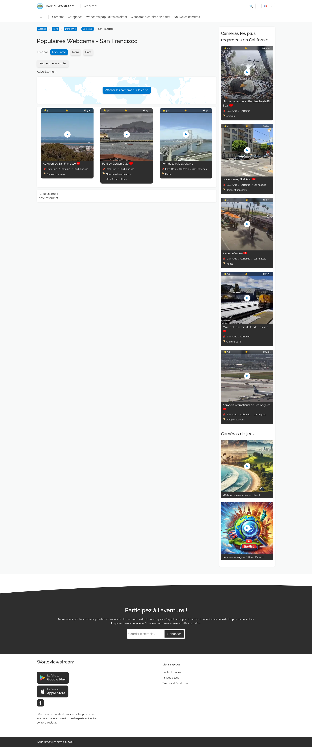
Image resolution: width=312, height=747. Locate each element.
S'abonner (174, 634)
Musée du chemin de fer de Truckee (245, 328)
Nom (75, 52)
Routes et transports (236, 190)
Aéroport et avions (56, 174)
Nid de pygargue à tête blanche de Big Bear (247, 103)
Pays (55, 29)
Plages (229, 264)
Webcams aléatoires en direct (150, 17)
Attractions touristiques (117, 174)
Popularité (59, 52)
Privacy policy (170, 677)
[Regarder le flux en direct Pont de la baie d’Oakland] (186, 159)
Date (88, 52)
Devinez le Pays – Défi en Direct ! (243, 557)
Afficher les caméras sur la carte (126, 90)
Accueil (42, 29)
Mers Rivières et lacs (116, 179)
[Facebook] (40, 702)
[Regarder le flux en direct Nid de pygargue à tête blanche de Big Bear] (247, 97)
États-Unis (70, 29)
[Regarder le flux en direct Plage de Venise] (247, 249)
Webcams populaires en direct (106, 17)
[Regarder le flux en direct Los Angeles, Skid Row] (247, 175)
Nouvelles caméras (187, 17)
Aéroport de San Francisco (61, 163)
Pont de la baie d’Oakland (177, 163)
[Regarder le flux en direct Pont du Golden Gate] (126, 159)
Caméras (58, 17)
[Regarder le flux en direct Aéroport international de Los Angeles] (247, 401)
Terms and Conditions (175, 683)
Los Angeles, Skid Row (239, 179)
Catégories (75, 17)
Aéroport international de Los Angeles (246, 406)
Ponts (168, 174)
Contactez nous (171, 672)
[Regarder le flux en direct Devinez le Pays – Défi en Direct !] (247, 553)
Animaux (230, 116)
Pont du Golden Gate (117, 163)
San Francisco (81, 169)
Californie (87, 29)
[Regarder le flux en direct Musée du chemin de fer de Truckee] (247, 323)
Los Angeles (260, 185)
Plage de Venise (234, 253)
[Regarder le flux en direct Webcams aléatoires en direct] (247, 491)
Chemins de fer (234, 341)
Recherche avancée (53, 63)
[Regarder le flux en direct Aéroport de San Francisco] (67, 159)
